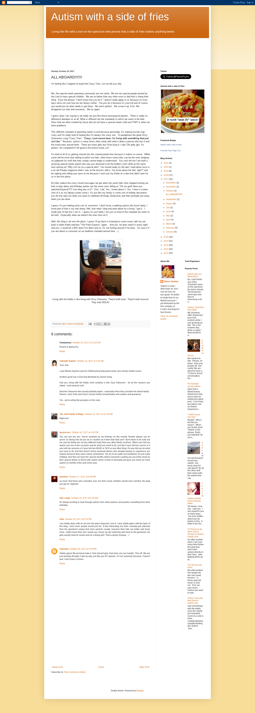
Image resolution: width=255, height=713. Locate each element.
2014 (166, 245)
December (171, 183)
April (168, 219)
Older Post (144, 667)
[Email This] (95, 324)
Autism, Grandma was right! (196, 308)
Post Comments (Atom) (75, 672)
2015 (166, 241)
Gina (62, 519)
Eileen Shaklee (171, 281)
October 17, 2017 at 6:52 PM (82, 477)
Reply (62, 351)
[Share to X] (102, 324)
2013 (166, 249)
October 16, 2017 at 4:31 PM (85, 432)
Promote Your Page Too (170, 150)
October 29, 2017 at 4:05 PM (83, 549)
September (171, 199)
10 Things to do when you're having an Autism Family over (196, 533)
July (168, 207)
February (170, 228)
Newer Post (57, 667)
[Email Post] (90, 324)
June (168, 211)
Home (101, 667)
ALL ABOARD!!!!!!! (174, 194)
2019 (166, 171)
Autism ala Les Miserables (194, 275)
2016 (166, 237)
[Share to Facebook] (105, 324)
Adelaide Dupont (68, 361)
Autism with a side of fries (110, 17)
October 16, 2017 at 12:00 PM (99, 414)
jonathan (64, 477)
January (170, 232)
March (169, 224)
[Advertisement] (101, 640)
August (169, 203)
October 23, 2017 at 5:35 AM (84, 498)
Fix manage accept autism (194, 384)
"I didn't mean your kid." (194, 415)
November (171, 187)
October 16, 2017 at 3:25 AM (90, 361)
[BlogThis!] (99, 324)
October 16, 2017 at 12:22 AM (86, 342)
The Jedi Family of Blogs (72, 414)
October (170, 191)
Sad (202, 445)
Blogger (140, 690)
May (168, 215)
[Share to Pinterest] (108, 324)
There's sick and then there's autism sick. (195, 600)
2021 (166, 163)
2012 (166, 253)
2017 (166, 179)
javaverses (65, 432)
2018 (166, 175)
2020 (166, 167)
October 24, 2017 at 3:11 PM (78, 519)
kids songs (65, 498)
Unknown (64, 549)
